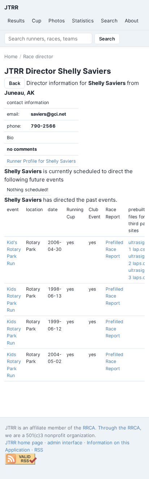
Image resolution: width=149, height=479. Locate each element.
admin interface (64, 442)
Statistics (83, 20)
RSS (38, 450)
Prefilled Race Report (114, 249)
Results (16, 20)
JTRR (11, 7)
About (132, 20)
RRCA (89, 428)
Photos (56, 20)
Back (14, 83)
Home (11, 56)
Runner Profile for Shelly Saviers (41, 161)
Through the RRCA (119, 428)
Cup (36, 20)
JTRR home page (24, 442)
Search (109, 20)
